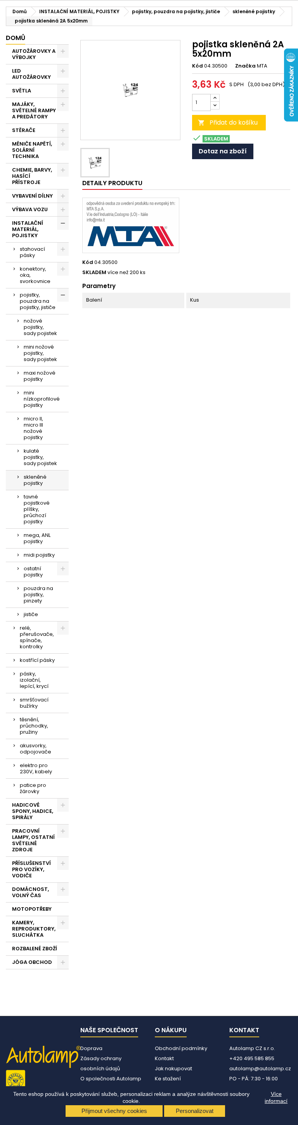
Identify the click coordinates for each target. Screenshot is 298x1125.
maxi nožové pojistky (39, 376)
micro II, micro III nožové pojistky (33, 428)
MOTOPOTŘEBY (32, 909)
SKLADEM (94, 272)
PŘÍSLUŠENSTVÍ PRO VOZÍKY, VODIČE (31, 869)
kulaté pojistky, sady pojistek (40, 457)
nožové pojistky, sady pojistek (40, 327)
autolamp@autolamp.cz (260, 1068)
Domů (15, 37)
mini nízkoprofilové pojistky (42, 399)
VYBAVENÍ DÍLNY (32, 196)
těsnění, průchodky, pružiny (34, 726)
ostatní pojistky (33, 571)
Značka (245, 65)
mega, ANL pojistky (37, 538)
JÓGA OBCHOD (32, 962)
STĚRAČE (23, 130)
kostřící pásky (37, 660)
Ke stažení (168, 1078)
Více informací (276, 1097)
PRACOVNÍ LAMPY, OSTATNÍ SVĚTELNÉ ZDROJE (33, 840)
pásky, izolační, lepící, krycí (34, 680)
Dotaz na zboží (223, 151)
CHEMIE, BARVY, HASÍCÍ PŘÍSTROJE (32, 176)
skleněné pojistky (35, 480)
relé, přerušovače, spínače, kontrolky (37, 637)
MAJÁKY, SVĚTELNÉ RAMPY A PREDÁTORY (34, 110)
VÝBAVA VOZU (30, 209)
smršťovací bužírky (34, 703)
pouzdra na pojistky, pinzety (38, 594)
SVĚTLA (21, 90)
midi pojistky (39, 555)
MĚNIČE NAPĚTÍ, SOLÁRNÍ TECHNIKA (32, 150)
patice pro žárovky (33, 788)
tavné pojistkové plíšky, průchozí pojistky (37, 509)
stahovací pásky (32, 252)
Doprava (91, 1048)
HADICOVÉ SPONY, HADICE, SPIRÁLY (32, 811)
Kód (197, 65)
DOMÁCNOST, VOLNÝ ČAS (30, 892)
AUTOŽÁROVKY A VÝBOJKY (33, 54)
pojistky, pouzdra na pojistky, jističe (37, 301)
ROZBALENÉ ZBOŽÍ (34, 948)
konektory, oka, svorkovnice (35, 275)
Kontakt (164, 1058)
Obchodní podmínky (181, 1048)
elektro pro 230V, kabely (36, 768)
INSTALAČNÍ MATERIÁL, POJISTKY (27, 229)
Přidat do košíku (228, 122)
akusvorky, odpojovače (35, 748)
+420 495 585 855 (251, 1058)
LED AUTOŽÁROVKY (31, 74)
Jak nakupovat (173, 1068)
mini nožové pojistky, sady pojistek (40, 353)
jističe (31, 614)
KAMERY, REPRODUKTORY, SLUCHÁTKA (33, 929)
